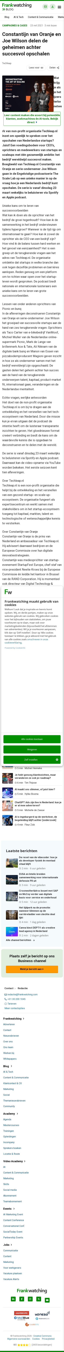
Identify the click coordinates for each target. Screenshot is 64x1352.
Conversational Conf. (14, 1226)
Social (6, 1094)
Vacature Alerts (11, 1279)
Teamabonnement (12, 1201)
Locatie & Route (11, 1153)
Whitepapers (10, 1058)
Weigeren (32, 749)
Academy (9, 1113)
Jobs (6, 1244)
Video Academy (13, 1161)
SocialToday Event (12, 1231)
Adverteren (9, 1024)
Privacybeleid (48, 1339)
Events (7, 1208)
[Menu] (59, 7)
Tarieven (12, 1004)
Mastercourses (11, 1125)
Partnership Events (13, 1237)
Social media (10, 1190)
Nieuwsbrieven (11, 1035)
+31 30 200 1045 (16, 999)
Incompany (9, 1142)
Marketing (8, 1089)
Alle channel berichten (18, 940)
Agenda (7, 1119)
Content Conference (13, 1220)
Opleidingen (9, 1136)
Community (9, 1106)
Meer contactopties (14, 1008)
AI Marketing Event (13, 1214)
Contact (7, 1030)
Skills (6, 1184)
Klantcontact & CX (12, 1083)
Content (7, 1256)
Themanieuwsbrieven (14, 1100)
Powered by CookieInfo (15, 648)
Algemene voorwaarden (18, 1339)
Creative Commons (42, 1336)
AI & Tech (19, 17)
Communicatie (10, 1250)
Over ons (8, 1041)
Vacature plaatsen (12, 1273)
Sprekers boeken (12, 1148)
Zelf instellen (31, 759)
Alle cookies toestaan (32, 739)
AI (4, 1167)
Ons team (8, 1047)
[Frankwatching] (16, 5)
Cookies (36, 1339)
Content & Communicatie (40, 17)
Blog (6, 17)
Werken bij (8, 1053)
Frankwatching (12, 1018)
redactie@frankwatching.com (23, 994)
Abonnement (9, 1195)
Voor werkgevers (12, 1267)
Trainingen (8, 1131)
